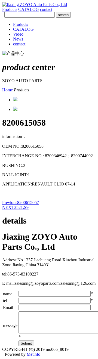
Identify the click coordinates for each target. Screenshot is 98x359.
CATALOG (28, 9)
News (18, 39)
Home (7, 90)
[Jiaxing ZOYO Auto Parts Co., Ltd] (34, 4)
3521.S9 (15, 207)
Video (18, 34)
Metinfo (33, 354)
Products (9, 9)
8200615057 (20, 202)
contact (46, 9)
